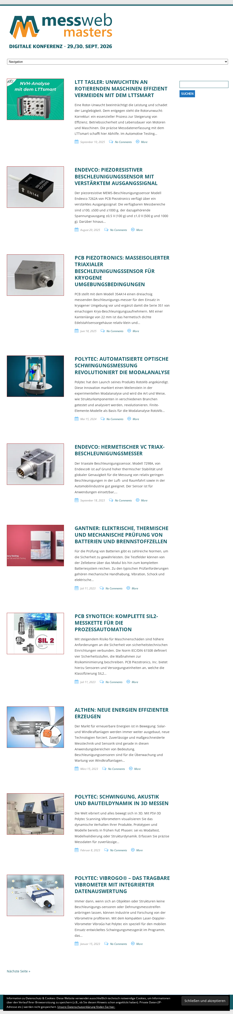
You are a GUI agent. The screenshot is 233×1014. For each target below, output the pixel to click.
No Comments (123, 142)
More (144, 142)
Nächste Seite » (18, 971)
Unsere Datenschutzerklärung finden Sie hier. (86, 1007)
